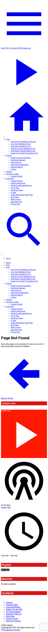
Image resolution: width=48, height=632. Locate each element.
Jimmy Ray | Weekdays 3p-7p (21, 146)
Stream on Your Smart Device (21, 157)
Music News (15, 197)
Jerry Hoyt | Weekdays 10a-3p (21, 144)
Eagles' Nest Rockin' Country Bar (22, 194)
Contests (9, 171)
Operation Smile (16, 201)
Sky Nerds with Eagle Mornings (21, 185)
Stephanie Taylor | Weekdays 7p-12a (23, 148)
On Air (8, 139)
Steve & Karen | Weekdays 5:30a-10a (23, 141)
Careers (13, 169)
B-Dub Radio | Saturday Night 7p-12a (23, 151)
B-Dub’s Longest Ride (18, 183)
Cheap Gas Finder (17, 190)
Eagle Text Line (16, 162)
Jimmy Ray (5, 507)
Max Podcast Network (18, 160)
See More (5, 570)
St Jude (13, 192)
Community (10, 178)
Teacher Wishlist (17, 176)
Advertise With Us (17, 167)
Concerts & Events (12, 174)
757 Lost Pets (15, 204)
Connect (9, 155)
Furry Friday (15, 188)
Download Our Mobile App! (19, 164)
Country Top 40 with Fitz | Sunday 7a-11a (24, 153)
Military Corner (16, 199)
